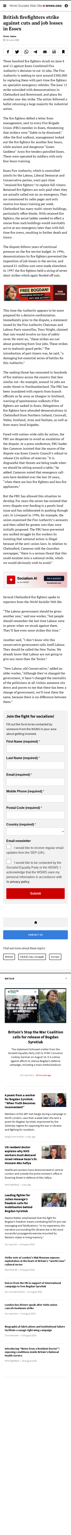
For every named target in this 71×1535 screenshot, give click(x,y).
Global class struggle (32, 956)
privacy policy (19, 881)
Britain (9, 956)
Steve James (9, 36)
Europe (55, 956)
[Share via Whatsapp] (26, 51)
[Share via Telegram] (35, 51)
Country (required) (20, 824)
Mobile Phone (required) (24, 791)
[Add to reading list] (63, 51)
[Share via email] (44, 51)
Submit (35, 893)
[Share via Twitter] (17, 51)
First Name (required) (22, 741)
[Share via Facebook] (7, 51)
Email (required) (18, 774)
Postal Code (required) (23, 807)
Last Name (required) (22, 758)
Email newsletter (18, 841)
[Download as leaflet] (54, 51)
